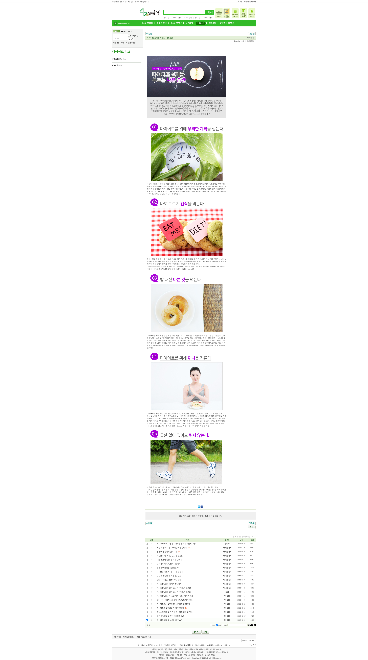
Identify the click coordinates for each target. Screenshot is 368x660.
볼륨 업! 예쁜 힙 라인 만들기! (168, 568)
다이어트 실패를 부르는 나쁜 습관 (170, 620)
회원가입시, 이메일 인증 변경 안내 (139, 637)
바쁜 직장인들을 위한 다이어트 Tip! (170, 616)
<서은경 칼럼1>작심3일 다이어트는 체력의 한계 (175, 596)
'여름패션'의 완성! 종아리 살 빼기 (169, 560)
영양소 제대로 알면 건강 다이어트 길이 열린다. (174, 612)
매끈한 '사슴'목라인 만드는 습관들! (170, 556)
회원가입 (116, 43)
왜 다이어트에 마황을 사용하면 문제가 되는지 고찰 (176, 544)
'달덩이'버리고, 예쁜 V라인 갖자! (169, 580)
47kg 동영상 (117, 65)
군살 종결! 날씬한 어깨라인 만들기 (170, 576)
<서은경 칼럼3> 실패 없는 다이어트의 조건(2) (174, 588)
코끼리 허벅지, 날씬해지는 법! (168, 564)
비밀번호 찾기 (131, 43)
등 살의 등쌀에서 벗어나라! (167, 552)
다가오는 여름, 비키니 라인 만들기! (170, 572)
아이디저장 (134, 36)
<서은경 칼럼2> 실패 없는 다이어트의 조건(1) (174, 592)
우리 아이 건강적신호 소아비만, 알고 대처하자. (174, 600)
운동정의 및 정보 (119, 59)
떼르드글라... (167, 18)
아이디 (123, 43)
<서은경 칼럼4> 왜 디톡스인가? (169, 584)
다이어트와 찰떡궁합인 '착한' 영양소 (170, 608)
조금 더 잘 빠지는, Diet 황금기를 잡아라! (172, 548)
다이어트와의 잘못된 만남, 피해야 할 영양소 (173, 604)
